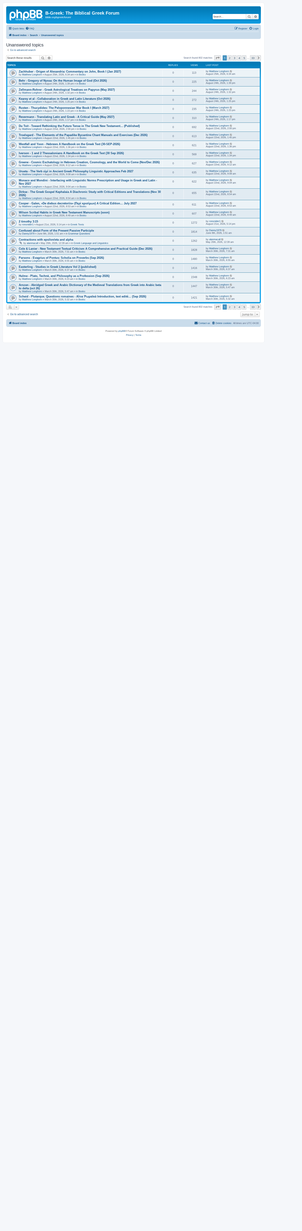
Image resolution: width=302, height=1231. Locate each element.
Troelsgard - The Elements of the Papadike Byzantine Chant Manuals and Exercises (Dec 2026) (83, 135)
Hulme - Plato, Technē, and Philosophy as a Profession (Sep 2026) (64, 276)
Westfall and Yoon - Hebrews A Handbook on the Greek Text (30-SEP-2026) (69, 144)
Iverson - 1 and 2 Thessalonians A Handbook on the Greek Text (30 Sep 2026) (71, 153)
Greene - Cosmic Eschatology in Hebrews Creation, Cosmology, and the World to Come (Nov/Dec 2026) (89, 162)
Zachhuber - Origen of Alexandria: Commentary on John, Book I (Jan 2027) (70, 71)
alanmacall (32, 243)
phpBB (121, 331)
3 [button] (234, 58)
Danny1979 (28, 233)
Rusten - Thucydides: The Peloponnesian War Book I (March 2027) (64, 107)
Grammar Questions (79, 233)
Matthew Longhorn (32, 74)
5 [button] (244, 58)
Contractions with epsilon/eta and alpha (46, 239)
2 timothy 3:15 (28, 221)
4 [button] (239, 58)
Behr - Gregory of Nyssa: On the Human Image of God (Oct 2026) (63, 80)
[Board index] (26, 14)
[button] (217, 58)
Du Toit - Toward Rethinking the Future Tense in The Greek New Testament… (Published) (79, 126)
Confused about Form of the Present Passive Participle (56, 230)
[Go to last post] (231, 71)
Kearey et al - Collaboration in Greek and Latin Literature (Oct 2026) (64, 98)
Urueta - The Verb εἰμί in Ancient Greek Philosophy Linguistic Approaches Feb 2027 (76, 171)
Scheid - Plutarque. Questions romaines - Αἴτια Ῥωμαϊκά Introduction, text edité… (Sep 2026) (82, 296)
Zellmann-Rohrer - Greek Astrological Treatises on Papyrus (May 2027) (67, 89)
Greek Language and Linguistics (91, 243)
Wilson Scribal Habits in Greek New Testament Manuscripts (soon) (64, 212)
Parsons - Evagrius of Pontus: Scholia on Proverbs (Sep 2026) (61, 257)
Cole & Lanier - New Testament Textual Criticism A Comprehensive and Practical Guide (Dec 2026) (85, 248)
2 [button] (229, 58)
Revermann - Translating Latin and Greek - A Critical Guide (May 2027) (66, 117)
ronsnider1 (28, 224)
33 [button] (252, 58)
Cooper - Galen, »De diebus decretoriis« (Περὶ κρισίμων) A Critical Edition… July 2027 (78, 203)
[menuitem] (29, 28)
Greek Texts (77, 224)
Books (82, 74)
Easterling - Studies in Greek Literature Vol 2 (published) (57, 266)
